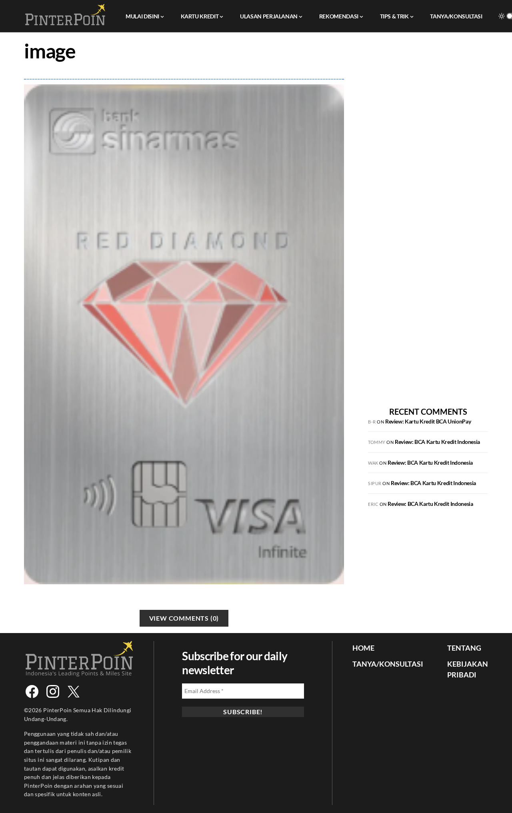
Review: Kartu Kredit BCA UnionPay (428, 421)
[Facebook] (32, 691)
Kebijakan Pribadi (467, 669)
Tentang (464, 647)
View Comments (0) (184, 618)
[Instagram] (52, 691)
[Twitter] (73, 691)
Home (363, 647)
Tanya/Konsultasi (387, 663)
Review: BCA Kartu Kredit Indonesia (437, 441)
